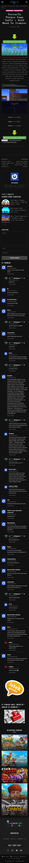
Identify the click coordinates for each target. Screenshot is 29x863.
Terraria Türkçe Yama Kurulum (9, 142)
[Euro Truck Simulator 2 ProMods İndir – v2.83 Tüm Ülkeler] (6, 218)
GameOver (5, 748)
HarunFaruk (11, 522)
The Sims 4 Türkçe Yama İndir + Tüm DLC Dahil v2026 (18, 202)
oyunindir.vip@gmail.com (18, 838)
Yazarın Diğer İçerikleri (11, 197)
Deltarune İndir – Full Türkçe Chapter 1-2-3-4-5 (18, 210)
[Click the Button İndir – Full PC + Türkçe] (14, 775)
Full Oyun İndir (5, 214)
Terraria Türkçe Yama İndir (15, 140)
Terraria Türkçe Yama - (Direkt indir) (15, 41)
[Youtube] (21, 850)
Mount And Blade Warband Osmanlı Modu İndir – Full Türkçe (21, 164)
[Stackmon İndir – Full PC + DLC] (14, 742)
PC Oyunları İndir (13, 6)
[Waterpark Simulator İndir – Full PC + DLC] (14, 791)
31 (19, 26)
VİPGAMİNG (14, 183)
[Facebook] (8, 850)
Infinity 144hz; (13, 486)
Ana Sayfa (4, 6)
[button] (26, 2)
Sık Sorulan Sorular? (14, 858)
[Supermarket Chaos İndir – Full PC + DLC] (14, 808)
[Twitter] (16, 850)
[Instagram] (12, 850)
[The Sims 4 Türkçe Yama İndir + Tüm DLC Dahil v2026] (6, 202)
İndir (19, 117)
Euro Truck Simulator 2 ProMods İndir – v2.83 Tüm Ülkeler (18, 218)
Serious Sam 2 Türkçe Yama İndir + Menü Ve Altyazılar (8, 164)
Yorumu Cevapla (10, 273)
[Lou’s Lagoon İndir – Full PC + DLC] (14, 759)
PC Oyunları (15, 856)
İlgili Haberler (8, 194)
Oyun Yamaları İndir (18, 10)
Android (23, 856)
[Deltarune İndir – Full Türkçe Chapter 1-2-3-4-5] (6, 210)
